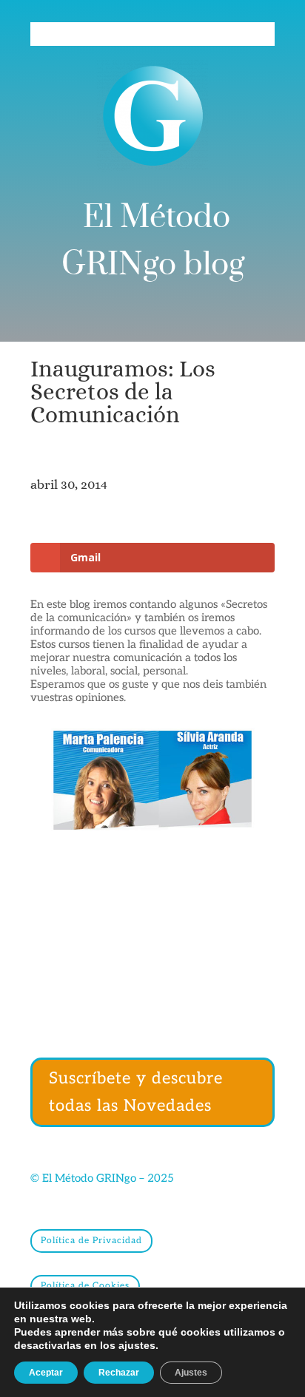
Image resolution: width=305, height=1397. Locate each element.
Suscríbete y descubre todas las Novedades (136, 1092)
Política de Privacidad (91, 1240)
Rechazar (118, 1372)
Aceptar (46, 1372)
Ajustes (191, 1372)
